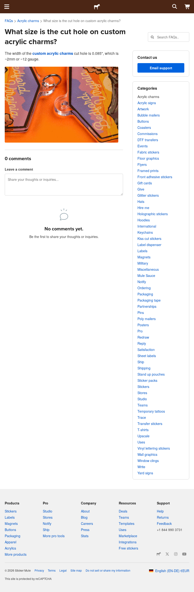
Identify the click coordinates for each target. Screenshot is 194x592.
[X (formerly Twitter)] (167, 554)
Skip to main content (3, 3)
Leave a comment (19, 169)
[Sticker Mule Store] (159, 554)
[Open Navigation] (6, 6)
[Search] (174, 6)
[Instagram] (176, 554)
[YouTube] (184, 554)
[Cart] (187, 6)
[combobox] (168, 37)
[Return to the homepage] (97, 6)
